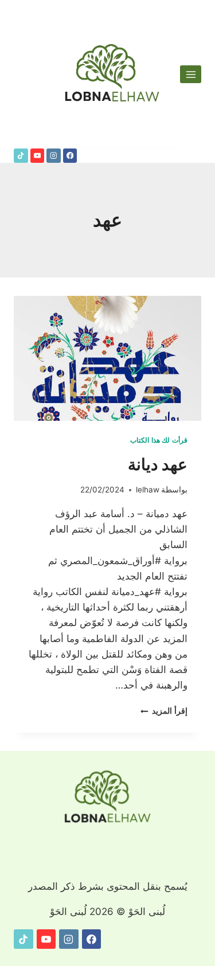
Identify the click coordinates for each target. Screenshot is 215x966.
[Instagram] (53, 155)
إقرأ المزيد (163, 710)
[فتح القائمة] (190, 74)
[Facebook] (70, 155)
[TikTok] (21, 155)
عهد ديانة (157, 464)
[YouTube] (37, 155)
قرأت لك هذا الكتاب (158, 440)
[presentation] (107, 358)
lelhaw (147, 489)
